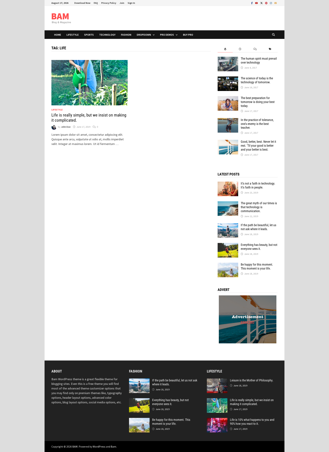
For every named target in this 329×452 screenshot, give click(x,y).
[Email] (275, 3)
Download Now (82, 2)
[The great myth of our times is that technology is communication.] (228, 204)
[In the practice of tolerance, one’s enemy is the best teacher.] (228, 120)
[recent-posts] (240, 49)
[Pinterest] (266, 3)
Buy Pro (188, 34)
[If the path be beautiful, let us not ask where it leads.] (228, 226)
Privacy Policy (108, 2)
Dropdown (144, 34)
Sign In (131, 2)
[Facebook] (252, 3)
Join (122, 2)
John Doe (66, 126)
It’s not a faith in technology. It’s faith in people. (258, 185)
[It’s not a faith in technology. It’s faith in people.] (228, 184)
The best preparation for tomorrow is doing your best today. (258, 102)
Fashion (126, 34)
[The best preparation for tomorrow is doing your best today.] (228, 98)
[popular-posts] (225, 49)
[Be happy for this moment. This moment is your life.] (228, 265)
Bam (113, 446)
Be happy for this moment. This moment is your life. (257, 266)
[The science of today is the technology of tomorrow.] (228, 79)
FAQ (96, 2)
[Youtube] (256, 3)
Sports (89, 34)
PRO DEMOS (167, 34)
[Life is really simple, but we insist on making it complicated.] (217, 400)
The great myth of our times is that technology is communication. (259, 207)
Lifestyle (72, 34)
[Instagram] (271, 3)
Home (57, 34)
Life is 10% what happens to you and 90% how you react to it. (252, 421)
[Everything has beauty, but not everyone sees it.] (228, 245)
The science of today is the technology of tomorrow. (257, 80)
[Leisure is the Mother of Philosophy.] (217, 381)
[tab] (225, 49)
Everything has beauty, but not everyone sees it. (259, 247)
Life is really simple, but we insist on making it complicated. (252, 402)
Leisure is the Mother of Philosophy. (251, 380)
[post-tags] (270, 49)
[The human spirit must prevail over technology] (228, 59)
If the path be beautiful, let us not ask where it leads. (258, 227)
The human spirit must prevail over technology (259, 60)
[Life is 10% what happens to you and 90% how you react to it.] (217, 420)
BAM (75, 446)
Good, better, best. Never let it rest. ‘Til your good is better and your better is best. (258, 145)
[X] (261, 3)
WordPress (99, 446)
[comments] (255, 49)
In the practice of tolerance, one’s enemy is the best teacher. (257, 124)
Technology (107, 34)
